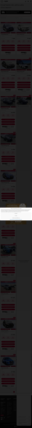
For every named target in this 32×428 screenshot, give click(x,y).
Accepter (16, 213)
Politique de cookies (12, 219)
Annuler (16, 215)
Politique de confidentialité (18, 219)
